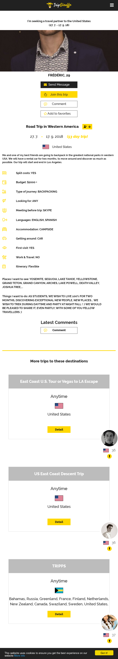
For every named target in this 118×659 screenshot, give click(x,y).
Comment (59, 104)
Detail (59, 429)
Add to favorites (59, 113)
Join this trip (59, 94)
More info (19, 655)
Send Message (59, 84)
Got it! (104, 653)
